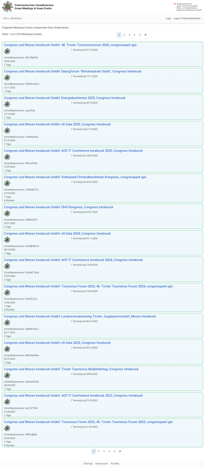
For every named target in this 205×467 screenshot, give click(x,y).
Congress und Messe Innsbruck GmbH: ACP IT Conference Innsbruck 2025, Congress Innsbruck (73, 151)
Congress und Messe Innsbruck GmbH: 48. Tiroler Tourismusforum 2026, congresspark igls (70, 45)
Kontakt (115, 463)
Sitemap (88, 463)
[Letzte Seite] (145, 35)
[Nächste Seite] (139, 35)
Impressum (101, 463)
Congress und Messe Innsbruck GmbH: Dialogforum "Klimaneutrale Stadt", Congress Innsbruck (72, 71)
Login (168, 18)
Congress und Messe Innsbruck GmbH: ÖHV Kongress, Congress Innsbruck (58, 207)
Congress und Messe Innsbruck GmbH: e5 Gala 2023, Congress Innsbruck (57, 343)
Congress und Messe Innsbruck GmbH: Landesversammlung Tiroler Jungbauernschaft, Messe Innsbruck (80, 316)
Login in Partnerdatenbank (187, 18)
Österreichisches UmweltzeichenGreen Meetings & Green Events (34, 7)
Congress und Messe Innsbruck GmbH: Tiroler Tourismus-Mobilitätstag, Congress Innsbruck (71, 369)
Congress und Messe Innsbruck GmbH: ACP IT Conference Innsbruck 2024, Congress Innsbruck (73, 260)
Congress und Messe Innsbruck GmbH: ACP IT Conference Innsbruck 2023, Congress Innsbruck (73, 395)
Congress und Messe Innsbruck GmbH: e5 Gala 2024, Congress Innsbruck (57, 233)
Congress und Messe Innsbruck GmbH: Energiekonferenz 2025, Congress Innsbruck (64, 98)
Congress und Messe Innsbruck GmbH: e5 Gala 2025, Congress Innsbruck (57, 124)
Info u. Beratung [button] (12, 18)
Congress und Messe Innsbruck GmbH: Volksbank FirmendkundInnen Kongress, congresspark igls (75, 177)
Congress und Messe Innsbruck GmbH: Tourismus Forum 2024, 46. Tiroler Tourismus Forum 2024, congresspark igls (88, 286)
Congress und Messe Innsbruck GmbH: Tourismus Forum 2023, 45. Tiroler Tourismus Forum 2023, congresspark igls (88, 422)
